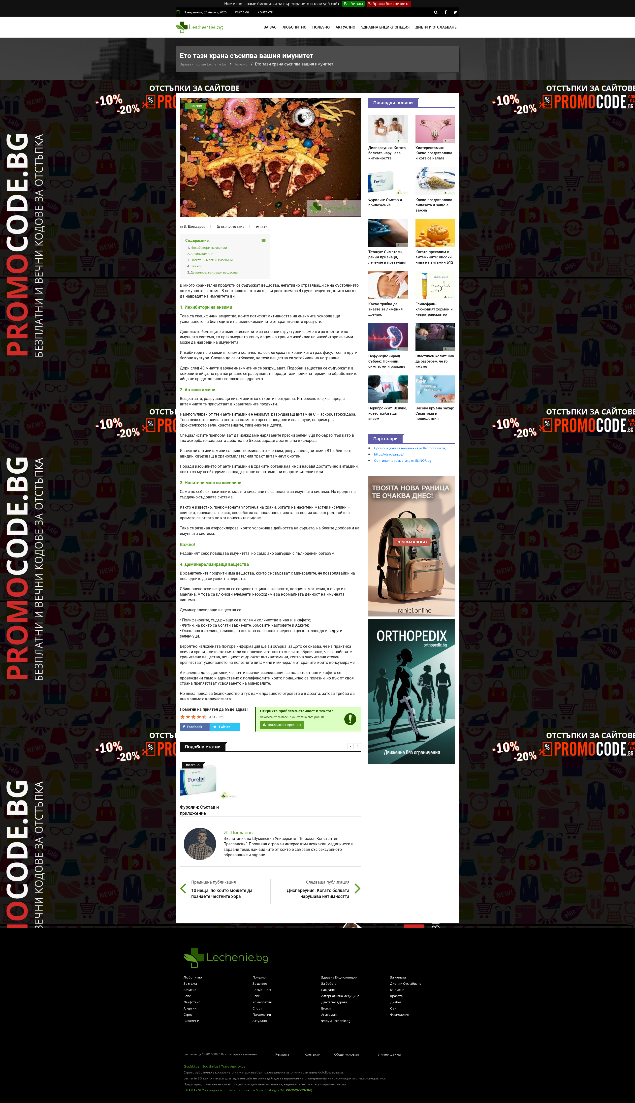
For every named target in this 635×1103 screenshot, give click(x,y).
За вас (270, 27)
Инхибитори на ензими (208, 247)
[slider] (193, 717)
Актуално (345, 27)
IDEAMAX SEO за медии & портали (210, 1090)
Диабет (395, 1002)
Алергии (190, 1008)
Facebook (194, 727)
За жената (398, 977)
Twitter (224, 727)
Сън (393, 1008)
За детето (260, 983)
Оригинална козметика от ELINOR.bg (402, 460)
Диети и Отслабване (405, 983)
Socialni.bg (210, 1066)
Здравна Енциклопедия (339, 977)
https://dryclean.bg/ (389, 454)
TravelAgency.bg (233, 1066)
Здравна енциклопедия (385, 27)
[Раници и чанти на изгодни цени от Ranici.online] (411, 546)
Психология (262, 1014)
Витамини (191, 1020)
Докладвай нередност (284, 725)
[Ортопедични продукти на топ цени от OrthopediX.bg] (411, 691)
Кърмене (397, 989)
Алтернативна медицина (340, 996)
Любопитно (294, 27)
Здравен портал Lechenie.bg (203, 64)
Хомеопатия (262, 1002)
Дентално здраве (334, 1002)
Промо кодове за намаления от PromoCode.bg (409, 448)
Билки (326, 1008)
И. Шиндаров (194, 227)
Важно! (195, 266)
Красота (396, 996)
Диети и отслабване (435, 27)
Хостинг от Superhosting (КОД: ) (275, 1090)
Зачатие (190, 989)
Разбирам (353, 3)
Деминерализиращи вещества (214, 272)
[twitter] (455, 12)
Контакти (265, 12)
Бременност (262, 989)
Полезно (321, 27)
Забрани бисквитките (389, 3)
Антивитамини (201, 253)
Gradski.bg (191, 1066)
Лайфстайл (192, 1002)
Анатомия (329, 1014)
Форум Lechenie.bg (335, 1020)
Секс (256, 996)
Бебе (187, 996)
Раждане (328, 989)
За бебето (329, 983)
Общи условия (346, 1054)
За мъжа (190, 983)
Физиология (399, 1014)
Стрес (188, 1014)
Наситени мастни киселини (211, 260)
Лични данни (389, 1054)
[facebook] (445, 12)
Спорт (257, 1008)
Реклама (242, 12)
